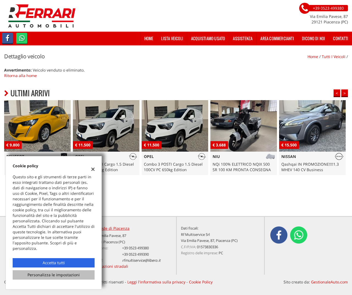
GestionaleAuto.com (329, 282)
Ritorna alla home (20, 75)
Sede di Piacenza (114, 228)
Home (148, 38)
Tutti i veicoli (333, 56)
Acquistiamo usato (208, 38)
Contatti (340, 38)
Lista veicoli (172, 38)
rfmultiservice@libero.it (141, 260)
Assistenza (242, 38)
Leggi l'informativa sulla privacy (156, 282)
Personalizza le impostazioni (54, 274)
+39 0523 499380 (135, 247)
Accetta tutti (54, 262)
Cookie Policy (201, 282)
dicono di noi (313, 38)
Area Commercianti (277, 38)
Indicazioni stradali (110, 266)
